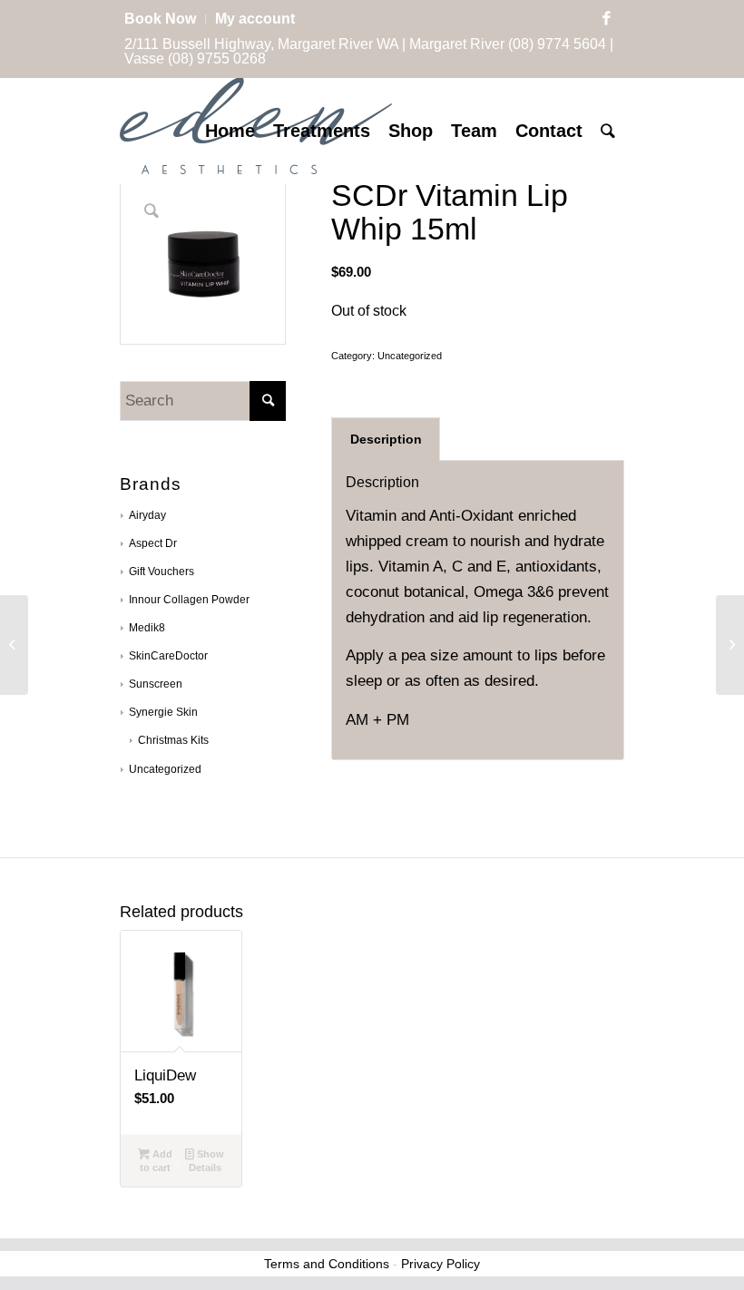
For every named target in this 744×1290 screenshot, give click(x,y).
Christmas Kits (173, 740)
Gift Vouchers (161, 571)
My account (255, 18)
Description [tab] (386, 439)
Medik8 (147, 627)
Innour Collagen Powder (189, 599)
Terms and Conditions (326, 1263)
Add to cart (156, 1160)
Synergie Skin (163, 712)
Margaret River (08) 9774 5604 (507, 44)
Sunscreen (155, 684)
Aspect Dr (153, 543)
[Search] (608, 130)
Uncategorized (165, 769)
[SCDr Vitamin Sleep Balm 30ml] (14, 645)
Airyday (147, 515)
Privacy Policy (440, 1263)
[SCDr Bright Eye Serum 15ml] (730, 645)
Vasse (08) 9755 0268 (195, 58)
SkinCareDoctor (168, 656)
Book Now (160, 18)
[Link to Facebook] (606, 19)
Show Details (207, 1160)
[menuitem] (165, 19)
